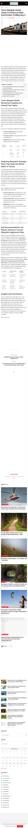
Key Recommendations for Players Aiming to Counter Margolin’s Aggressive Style (13, 93)
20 (6, 763)
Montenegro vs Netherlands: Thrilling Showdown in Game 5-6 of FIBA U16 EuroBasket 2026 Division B (14, 611)
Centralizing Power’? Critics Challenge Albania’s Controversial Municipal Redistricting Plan (16, 724)
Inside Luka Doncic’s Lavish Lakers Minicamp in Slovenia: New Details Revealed (15, 717)
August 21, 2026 (4, 536)
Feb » (5, 768)
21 (10, 763)
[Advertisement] (14, 50)
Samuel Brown (6, 800)
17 (21, 760)
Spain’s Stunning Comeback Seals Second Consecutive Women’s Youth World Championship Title (12, 639)
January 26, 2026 (19, 17)
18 (25, 760)
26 (2, 766)
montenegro (6, 317)
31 (21, 766)
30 (17, 766)
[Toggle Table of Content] (24, 85)
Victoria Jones (6, 804)
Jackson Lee (6, 789)
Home (2, 7)
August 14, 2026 (4, 642)
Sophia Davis (6, 802)
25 (25, 763)
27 (6, 766)
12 (2, 760)
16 (17, 760)
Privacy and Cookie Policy (10, 826)
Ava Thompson (6, 778)
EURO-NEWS (5, 791)
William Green (6, 807)
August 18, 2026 (4, 587)
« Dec (2, 768)
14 (10, 760)
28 (10, 766)
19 (2, 763)
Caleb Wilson (6, 780)
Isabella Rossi (6, 787)
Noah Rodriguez (6, 796)
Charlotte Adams (7, 782)
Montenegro (6, 7)
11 (25, 757)
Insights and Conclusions (8, 96)
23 (17, 763)
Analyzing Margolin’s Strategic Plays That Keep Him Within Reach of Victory (14, 90)
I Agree (20, 826)
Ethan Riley (5, 784)
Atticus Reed (11, 17)
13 (6, 760)
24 (21, 763)
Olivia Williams (6, 798)
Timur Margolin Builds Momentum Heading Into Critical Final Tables (14, 87)
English (5, 646)
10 (21, 757)
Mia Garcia (5, 793)
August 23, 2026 (4, 510)
